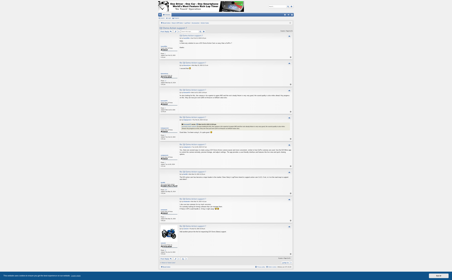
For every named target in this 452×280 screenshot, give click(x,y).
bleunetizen (164, 73)
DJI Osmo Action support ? (173, 28)
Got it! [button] (438, 276)
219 (166, 189)
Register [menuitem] (292, 15)
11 (165, 250)
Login (169, 18)
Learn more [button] (76, 276)
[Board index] (201, 6)
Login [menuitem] (289, 15)
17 (165, 80)
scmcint (163, 243)
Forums (167, 15)
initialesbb (164, 209)
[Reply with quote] (289, 36)
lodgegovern (165, 128)
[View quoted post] (197, 124)
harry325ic (164, 46)
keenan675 (164, 100)
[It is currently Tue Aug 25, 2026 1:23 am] (290, 23)
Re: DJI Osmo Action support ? (193, 63)
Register (176, 18)
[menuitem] (285, 14)
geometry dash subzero (189, 126)
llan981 (163, 182)
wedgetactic (164, 155)
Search (162, 18)
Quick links (160, 15)
